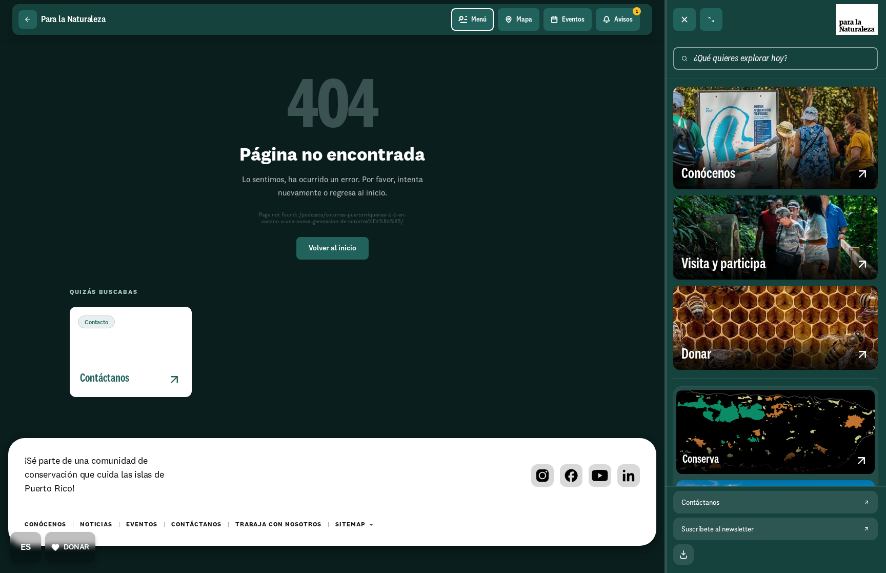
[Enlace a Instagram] (542, 475)
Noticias (96, 525)
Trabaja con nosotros (278, 525)
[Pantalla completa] (711, 19)
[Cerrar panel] (684, 19)
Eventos (141, 525)
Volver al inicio (332, 248)
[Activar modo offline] (683, 554)
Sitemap (350, 525)
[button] (131, 352)
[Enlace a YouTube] (600, 475)
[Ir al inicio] (857, 19)
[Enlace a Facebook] (571, 475)
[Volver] (27, 19)
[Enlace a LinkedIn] (628, 475)
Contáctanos (196, 525)
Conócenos (45, 525)
